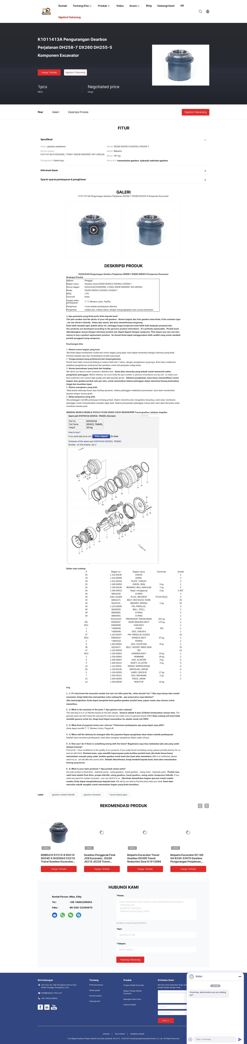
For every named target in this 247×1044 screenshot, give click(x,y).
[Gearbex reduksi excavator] (93, 230)
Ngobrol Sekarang (75, 72)
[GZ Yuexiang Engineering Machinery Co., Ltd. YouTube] (54, 1007)
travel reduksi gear (118, 794)
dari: (119, 929)
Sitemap (106, 1034)
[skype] (78, 915)
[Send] (240, 1039)
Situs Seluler (120, 1034)
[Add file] (190, 1039)
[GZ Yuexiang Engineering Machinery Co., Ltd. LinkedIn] (46, 1007)
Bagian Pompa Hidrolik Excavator (133, 992)
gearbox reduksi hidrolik (63, 794)
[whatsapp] (62, 915)
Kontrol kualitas (95, 996)
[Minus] (240, 976)
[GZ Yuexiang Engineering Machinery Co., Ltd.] (46, 11)
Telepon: (121, 943)
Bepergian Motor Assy (132, 999)
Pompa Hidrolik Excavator (134, 985)
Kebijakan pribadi (137, 1034)
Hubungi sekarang (130, 959)
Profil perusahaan (96, 985)
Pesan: (120, 895)
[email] (54, 915)
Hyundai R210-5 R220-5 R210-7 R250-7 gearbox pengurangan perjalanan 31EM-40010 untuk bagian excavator (101, 861)
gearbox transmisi (92, 794)
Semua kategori (130, 1005)
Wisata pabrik (94, 990)
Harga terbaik (49, 72)
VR (182, 5)
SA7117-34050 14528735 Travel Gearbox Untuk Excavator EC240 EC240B (187, 858)
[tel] (86, 915)
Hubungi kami (94, 1001)
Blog (149, 5)
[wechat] (70, 915)
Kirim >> (166, 1020)
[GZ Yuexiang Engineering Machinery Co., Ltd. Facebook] (40, 1007)
